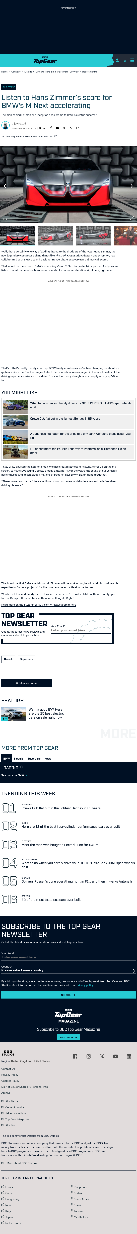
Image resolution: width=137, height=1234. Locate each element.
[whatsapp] (71, 127)
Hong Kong (12, 1199)
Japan (9, 1217)
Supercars (26, 659)
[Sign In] (117, 60)
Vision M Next (65, 266)
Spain (77, 1205)
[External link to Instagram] (88, 1056)
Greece (9, 1193)
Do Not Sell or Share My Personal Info (24, 1086)
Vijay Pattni (19, 123)
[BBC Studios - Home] (9, 1053)
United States (41, 1061)
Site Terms (11, 1101)
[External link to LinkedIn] (129, 1056)
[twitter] (64, 127)
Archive (6, 1092)
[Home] (68, 60)
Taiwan (78, 1211)
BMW (6, 758)
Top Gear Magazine (17, 1119)
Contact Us (8, 1068)
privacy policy (85, 985)
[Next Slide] (132, 186)
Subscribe (68, 995)
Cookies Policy (10, 1080)
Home (4, 71)
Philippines (80, 1187)
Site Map (10, 1125)
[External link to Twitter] (102, 1056)
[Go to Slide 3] (93, 236)
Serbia (78, 1193)
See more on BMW (12, 775)
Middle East (81, 1217)
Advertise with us (15, 1113)
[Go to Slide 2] (55, 236)
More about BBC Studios (19, 1163)
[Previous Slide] (5, 186)
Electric (28, 71)
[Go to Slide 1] (17, 236)
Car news (16, 71)
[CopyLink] (51, 127)
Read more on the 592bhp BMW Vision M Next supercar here (38, 604)
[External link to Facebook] (75, 1056)
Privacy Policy (9, 1074)
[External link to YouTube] (115, 1056)
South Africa (81, 1199)
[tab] (6, 758)
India (8, 1205)
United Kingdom (21, 1061)
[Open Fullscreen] (132, 218)
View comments (29, 683)
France (9, 1187)
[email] (77, 127)
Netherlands (13, 1223)
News (47, 758)
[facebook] (57, 127)
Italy (8, 1211)
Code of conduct (15, 1107)
